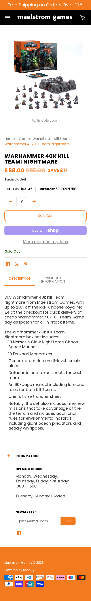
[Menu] (7, 17)
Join (68, 520)
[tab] (19, 280)
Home (9, 138)
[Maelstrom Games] (44, 17)
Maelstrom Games (18, 563)
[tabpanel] (45, 361)
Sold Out (45, 215)
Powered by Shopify (19, 570)
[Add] (34, 202)
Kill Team (62, 138)
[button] (83, 17)
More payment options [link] (45, 241)
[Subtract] (10, 202)
